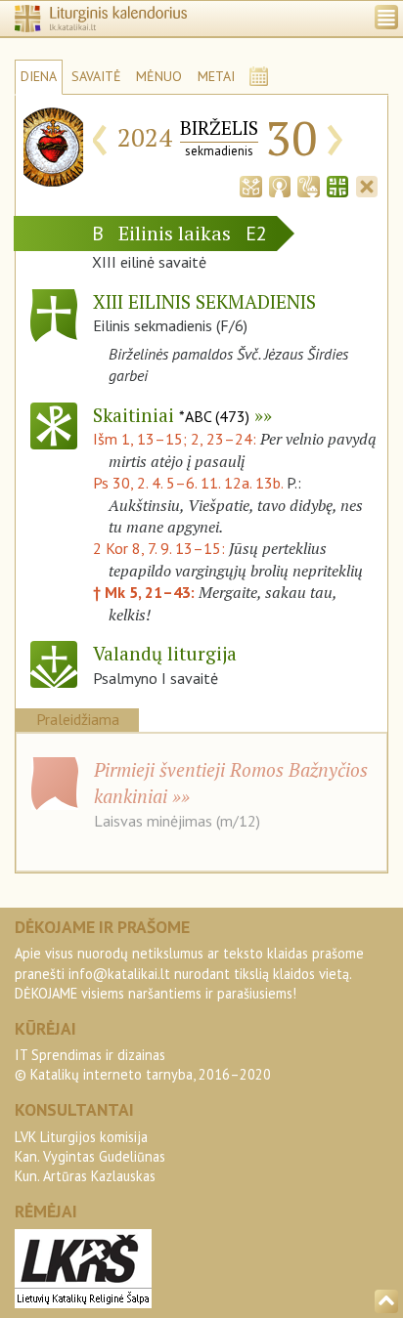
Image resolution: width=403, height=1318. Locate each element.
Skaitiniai (171, 415)
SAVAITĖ (96, 76)
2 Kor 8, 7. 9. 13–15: (161, 548)
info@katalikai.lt (119, 973)
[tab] (250, 184)
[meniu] (386, 17)
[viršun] (386, 1301)
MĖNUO (159, 76)
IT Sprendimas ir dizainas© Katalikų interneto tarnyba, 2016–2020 (143, 1064)
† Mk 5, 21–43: (146, 592)
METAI (216, 76)
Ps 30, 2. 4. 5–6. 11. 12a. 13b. (188, 482)
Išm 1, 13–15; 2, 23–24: (176, 438)
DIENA (39, 76)
